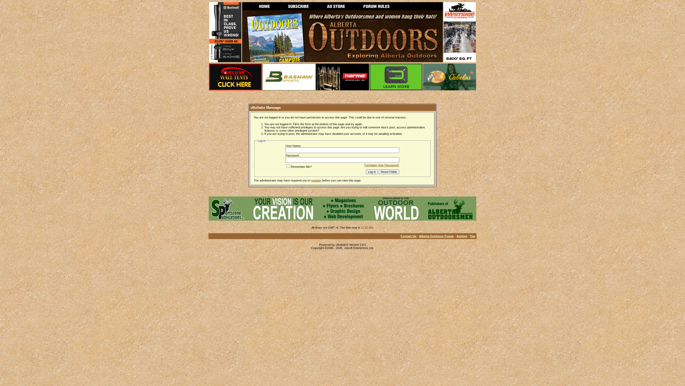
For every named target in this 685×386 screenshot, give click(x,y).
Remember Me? (301, 166)
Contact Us (408, 236)
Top (472, 236)
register (316, 180)
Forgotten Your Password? (381, 165)
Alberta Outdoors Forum (436, 236)
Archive (461, 236)
